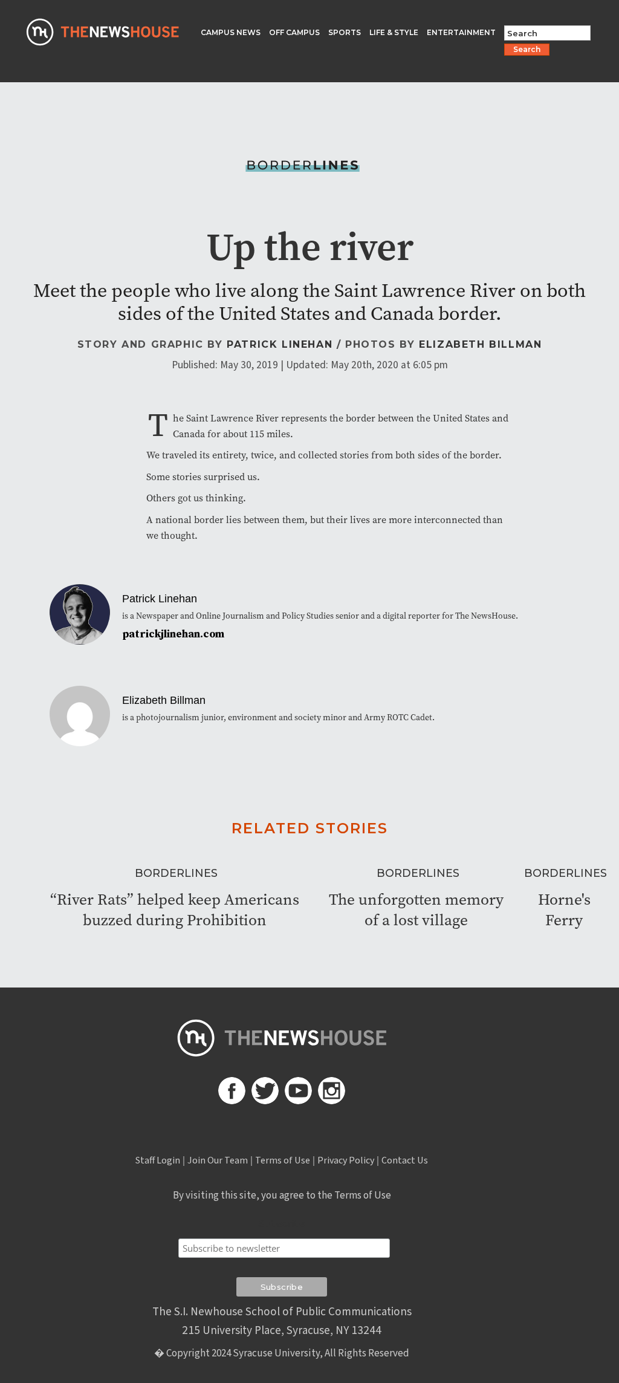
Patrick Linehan (279, 344)
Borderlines (176, 873)
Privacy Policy (345, 1160)
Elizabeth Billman (480, 344)
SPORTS (344, 32)
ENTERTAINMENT (461, 32)
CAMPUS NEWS (231, 32)
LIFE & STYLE (393, 32)
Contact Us (404, 1160)
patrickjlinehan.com (173, 634)
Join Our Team (217, 1160)
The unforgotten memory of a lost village (416, 909)
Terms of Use (282, 1160)
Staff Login (157, 1160)
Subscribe (281, 1224)
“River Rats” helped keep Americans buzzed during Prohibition (174, 909)
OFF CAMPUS (294, 32)
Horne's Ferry (564, 909)
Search (526, 49)
